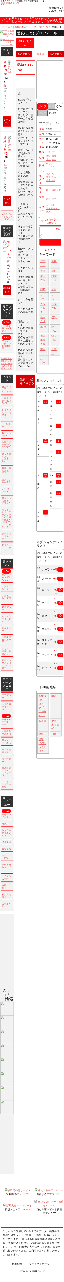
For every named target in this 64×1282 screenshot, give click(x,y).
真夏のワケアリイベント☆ (6, 389)
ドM (53, 289)
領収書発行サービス (6, 867)
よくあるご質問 (6, 877)
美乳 (48, 156)
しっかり (50, 167)
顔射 (48, 199)
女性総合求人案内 (6, 732)
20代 (43, 326)
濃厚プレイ (51, 177)
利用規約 (17, 1263)
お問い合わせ (6, 886)
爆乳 (48, 159)
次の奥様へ (56, 54)
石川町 (42, 720)
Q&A (59, 106)
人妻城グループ (6, 587)
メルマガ (6, 842)
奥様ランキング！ (6, 814)
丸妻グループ (6, 629)
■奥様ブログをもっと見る (7, 217)
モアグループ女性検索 (6, 784)
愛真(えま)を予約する (27, 381)
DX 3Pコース (6, 490)
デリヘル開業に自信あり (6, 651)
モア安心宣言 (6, 759)
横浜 (54, 695)
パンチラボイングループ (6, 619)
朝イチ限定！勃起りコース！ (6, 414)
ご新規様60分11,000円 (7, 401)
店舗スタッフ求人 (6, 741)
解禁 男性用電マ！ (6, 470)
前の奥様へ (24, 54)
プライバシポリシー (40, 1263)
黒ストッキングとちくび (6, 575)
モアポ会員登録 (6, 750)
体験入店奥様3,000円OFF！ (7, 445)
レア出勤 (50, 205)
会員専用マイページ (6, 707)
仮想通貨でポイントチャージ (6, 771)
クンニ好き (43, 308)
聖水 (54, 199)
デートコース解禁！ (6, 536)
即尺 (48, 190)
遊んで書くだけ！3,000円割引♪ (6, 458)
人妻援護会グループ (6, 639)
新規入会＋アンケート (6, 548)
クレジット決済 (6, 856)
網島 (41, 734)
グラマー (50, 152)
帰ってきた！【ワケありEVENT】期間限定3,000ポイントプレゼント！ (7, 518)
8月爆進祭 (6, 425)
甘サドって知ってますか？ (6, 500)
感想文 (53, 112)
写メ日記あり (53, 208)
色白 (54, 159)
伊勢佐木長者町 (55, 724)
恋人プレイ (43, 280)
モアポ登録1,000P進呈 (7, 326)
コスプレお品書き (6, 481)
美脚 (43, 270)
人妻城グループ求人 (6, 598)
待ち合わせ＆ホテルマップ (6, 833)
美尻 (54, 261)
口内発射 (56, 190)
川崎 (54, 734)
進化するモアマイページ (6, 720)
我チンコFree (6, 434)
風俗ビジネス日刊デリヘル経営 (6, 664)
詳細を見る (7, 290)
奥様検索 (6, 848)
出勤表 (41, 53)
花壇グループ (6, 608)
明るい (49, 164)
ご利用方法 (6, 904)
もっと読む (7, 121)
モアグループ (6, 696)
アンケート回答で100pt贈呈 (6, 343)
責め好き (50, 174)
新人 (48, 211)
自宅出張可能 (43, 340)
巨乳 (54, 156)
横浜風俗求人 (6, 895)
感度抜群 (50, 180)
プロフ (42, 106)
